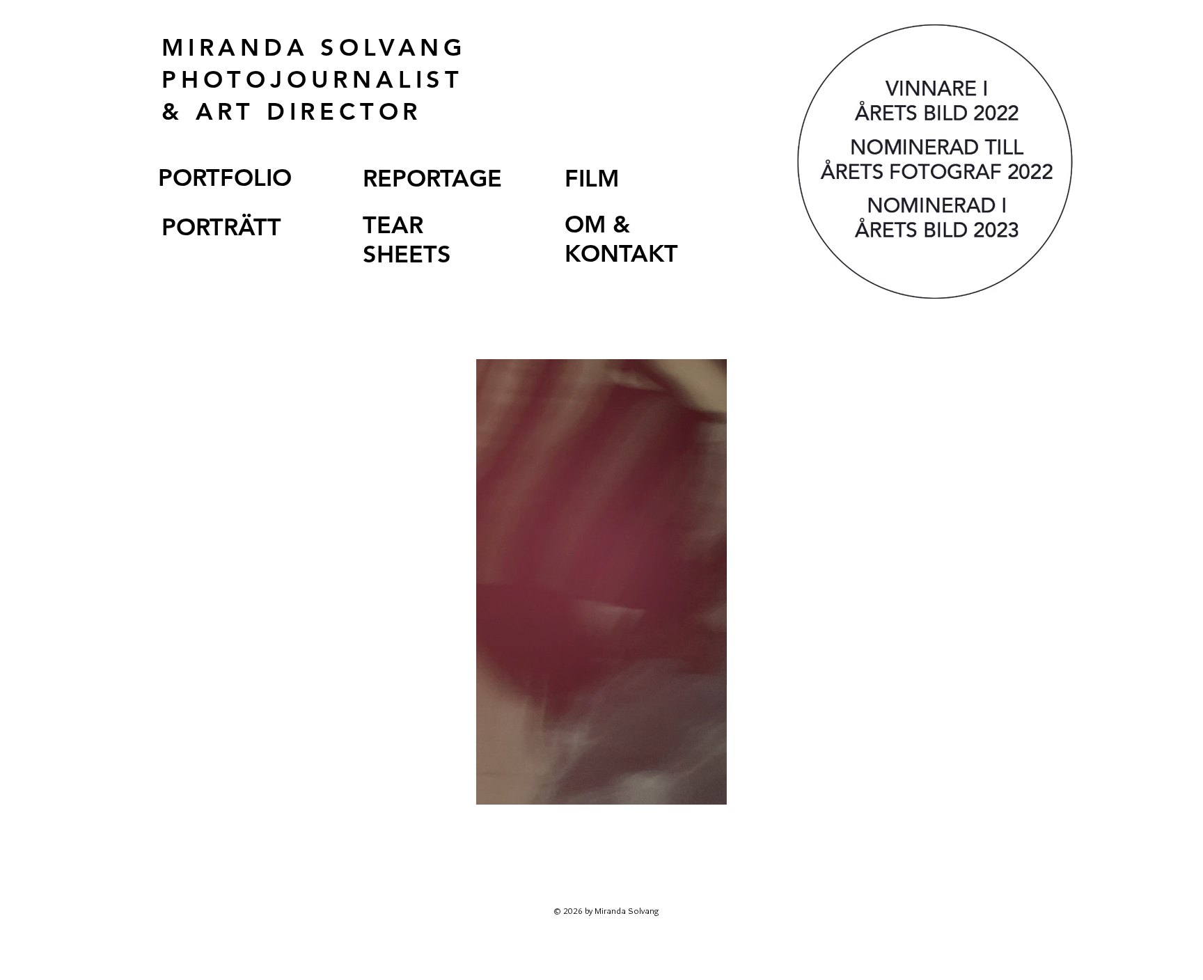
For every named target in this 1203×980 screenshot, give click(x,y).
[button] (709, 789)
